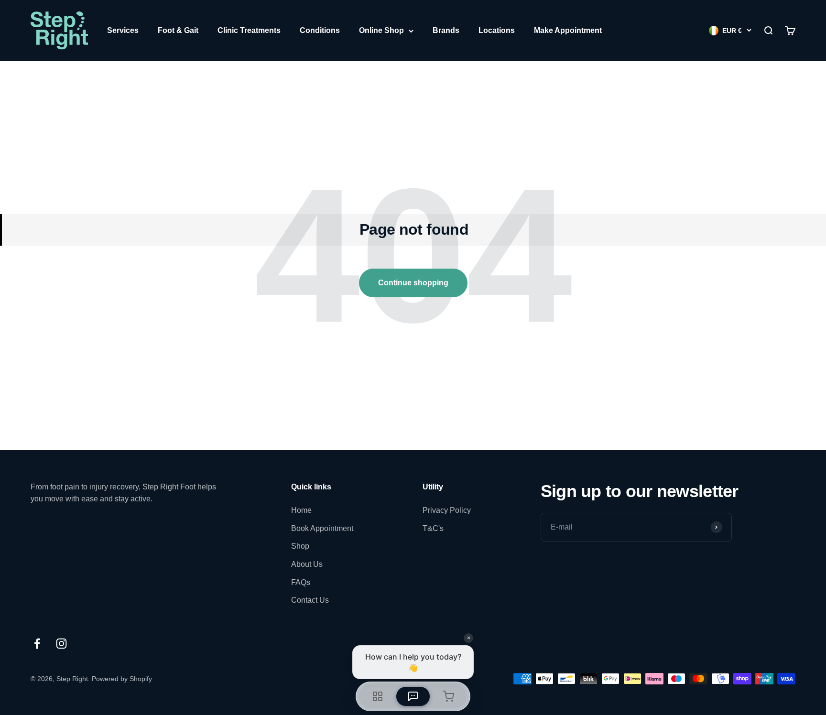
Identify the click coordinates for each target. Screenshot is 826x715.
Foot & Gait (178, 30)
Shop (300, 546)
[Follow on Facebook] (37, 643)
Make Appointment (568, 30)
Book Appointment (322, 528)
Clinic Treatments (249, 30)
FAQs (300, 582)
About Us (307, 564)
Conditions (320, 30)
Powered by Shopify (122, 678)
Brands (446, 30)
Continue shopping (413, 283)
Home (301, 510)
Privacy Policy (447, 510)
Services (123, 30)
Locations (496, 30)
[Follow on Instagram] (61, 643)
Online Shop (381, 30)
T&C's (433, 528)
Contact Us (310, 600)
